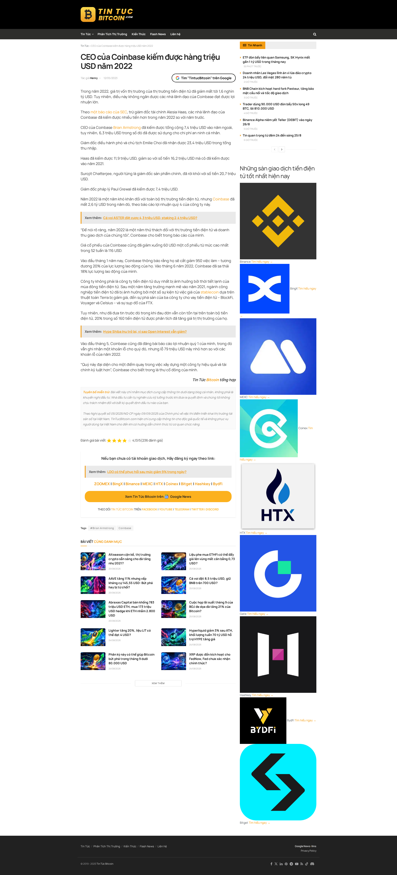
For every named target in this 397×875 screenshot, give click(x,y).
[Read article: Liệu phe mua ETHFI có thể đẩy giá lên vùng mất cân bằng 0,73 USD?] (173, 561)
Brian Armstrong (127, 127)
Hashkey (202, 483)
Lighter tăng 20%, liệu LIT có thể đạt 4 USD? (130, 632)
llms (313, 846)
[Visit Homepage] (107, 14)
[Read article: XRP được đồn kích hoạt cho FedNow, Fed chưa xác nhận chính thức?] (173, 661)
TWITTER (197, 509)
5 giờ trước (251, 128)
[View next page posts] (282, 149)
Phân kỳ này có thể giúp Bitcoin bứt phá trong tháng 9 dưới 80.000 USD (131, 658)
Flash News (158, 34)
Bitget (186, 483)
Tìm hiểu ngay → (262, 261)
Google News (302, 846)
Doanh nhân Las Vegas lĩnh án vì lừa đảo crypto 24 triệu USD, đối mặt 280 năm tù (277, 75)
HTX (159, 483)
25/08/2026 (115, 568)
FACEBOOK (149, 509)
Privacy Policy (308, 850)
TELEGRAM (182, 509)
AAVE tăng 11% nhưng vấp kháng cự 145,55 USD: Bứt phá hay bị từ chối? (131, 582)
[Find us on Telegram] (291, 864)
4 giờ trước (251, 113)
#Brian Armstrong (102, 528)
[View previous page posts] (274, 149)
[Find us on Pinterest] (286, 864)
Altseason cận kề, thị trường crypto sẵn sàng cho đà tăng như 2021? (130, 558)
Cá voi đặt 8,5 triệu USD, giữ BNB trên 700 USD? (210, 580)
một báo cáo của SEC (109, 111)
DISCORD (212, 509)
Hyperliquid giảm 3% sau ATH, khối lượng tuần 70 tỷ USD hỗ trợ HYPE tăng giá (211, 634)
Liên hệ (175, 34)
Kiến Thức (139, 34)
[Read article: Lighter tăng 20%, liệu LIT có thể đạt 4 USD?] (93, 637)
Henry (94, 78)
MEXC (147, 483)
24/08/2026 (115, 640)
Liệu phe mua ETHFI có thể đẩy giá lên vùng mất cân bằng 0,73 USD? (212, 558)
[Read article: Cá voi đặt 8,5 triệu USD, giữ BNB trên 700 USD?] (173, 585)
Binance (133, 483)
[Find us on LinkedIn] (281, 864)
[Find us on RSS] (301, 864)
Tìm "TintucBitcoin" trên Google (206, 78)
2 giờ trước (251, 81)
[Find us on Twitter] (276, 864)
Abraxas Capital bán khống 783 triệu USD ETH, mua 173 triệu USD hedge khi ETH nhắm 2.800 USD (132, 609)
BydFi (217, 483)
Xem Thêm (158, 683)
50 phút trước (252, 66)
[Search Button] (314, 34)
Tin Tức (86, 34)
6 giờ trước (251, 139)
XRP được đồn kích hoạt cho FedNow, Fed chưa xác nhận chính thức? (209, 658)
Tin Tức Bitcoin (105, 863)
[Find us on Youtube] (296, 864)
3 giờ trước (251, 97)
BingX (117, 483)
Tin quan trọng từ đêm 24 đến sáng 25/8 (272, 135)
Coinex (172, 483)
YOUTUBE (165, 509)
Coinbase (221, 198)
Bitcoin (212, 379)
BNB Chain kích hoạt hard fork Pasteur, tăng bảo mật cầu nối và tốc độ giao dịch (278, 90)
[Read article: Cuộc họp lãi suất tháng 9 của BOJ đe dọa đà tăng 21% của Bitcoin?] (173, 609)
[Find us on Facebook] (271, 864)
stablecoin (210, 292)
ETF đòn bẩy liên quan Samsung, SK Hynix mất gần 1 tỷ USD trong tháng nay (276, 59)
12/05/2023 (110, 78)
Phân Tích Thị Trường (112, 34)
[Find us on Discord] (312, 864)
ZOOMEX (102, 483)
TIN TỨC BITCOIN (122, 509)
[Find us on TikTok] (306, 864)
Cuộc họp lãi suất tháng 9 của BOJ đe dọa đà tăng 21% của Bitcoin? (211, 606)
